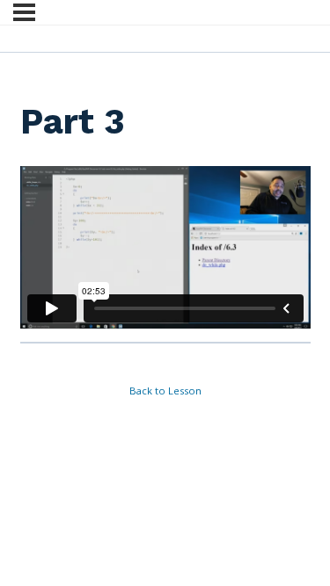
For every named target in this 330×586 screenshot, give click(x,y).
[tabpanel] (165, 247)
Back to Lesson (165, 390)
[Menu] (24, 12)
